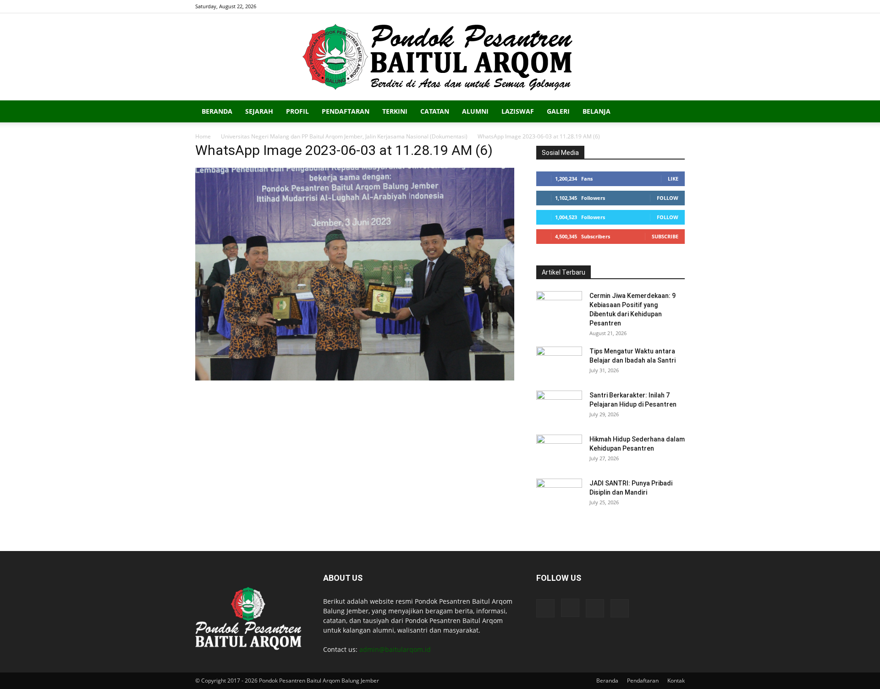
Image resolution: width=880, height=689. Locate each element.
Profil (297, 111)
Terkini (394, 111)
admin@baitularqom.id (395, 649)
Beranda (217, 111)
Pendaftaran (345, 111)
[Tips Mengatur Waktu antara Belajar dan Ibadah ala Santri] (559, 363)
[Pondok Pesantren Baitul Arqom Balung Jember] (440, 56)
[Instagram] (647, 6)
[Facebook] (632, 6)
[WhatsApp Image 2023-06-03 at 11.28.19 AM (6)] (354, 378)
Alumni (475, 111)
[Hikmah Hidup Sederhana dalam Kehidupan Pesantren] (559, 451)
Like (673, 178)
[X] (663, 6)
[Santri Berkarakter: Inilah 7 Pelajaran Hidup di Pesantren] (559, 407)
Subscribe (665, 236)
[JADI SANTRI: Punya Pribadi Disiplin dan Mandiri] (559, 495)
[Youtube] (678, 6)
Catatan (434, 111)
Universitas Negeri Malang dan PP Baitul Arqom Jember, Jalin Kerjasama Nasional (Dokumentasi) (344, 136)
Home (203, 136)
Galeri (558, 111)
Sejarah (259, 111)
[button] (674, 112)
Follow (667, 197)
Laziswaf (517, 111)
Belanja (596, 111)
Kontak (676, 680)
